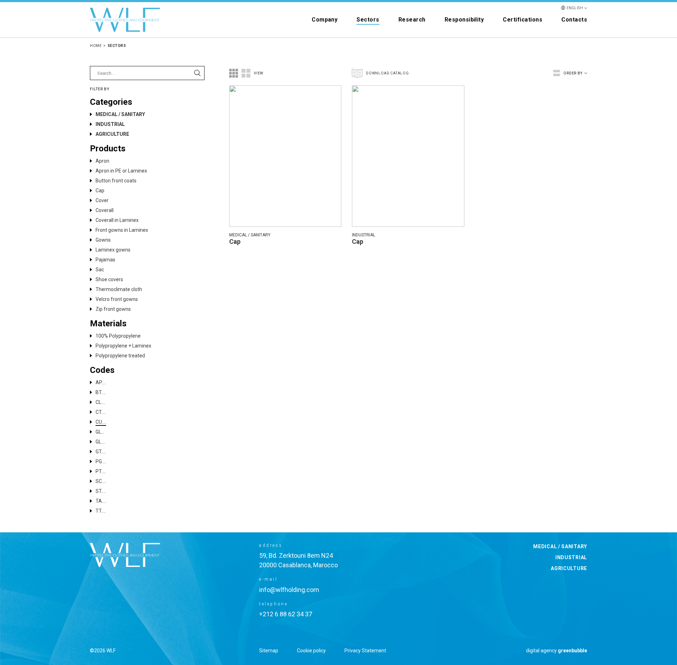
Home (96, 46)
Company (324, 19)
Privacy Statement (365, 650)
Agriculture (569, 568)
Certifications (522, 19)
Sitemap (268, 650)
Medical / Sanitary (560, 546)
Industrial (571, 557)
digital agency (556, 650)
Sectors (367, 19)
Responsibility (464, 19)
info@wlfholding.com (289, 589)
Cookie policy (311, 650)
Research (412, 19)
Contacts (574, 19)
